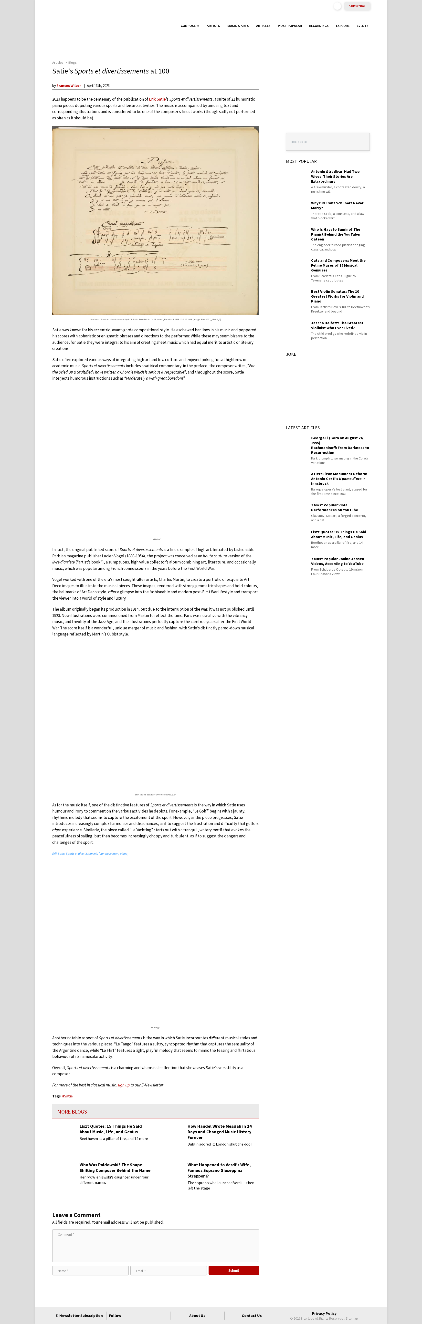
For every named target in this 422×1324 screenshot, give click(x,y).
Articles (263, 25)
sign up (123, 1085)
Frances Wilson (69, 85)
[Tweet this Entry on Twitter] (268, 109)
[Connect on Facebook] (128, 1315)
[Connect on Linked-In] (155, 1315)
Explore (342, 25)
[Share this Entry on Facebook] (268, 101)
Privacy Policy (324, 1313)
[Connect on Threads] (164, 1315)
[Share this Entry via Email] (268, 85)
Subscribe (357, 6)
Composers (190, 25)
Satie (68, 1096)
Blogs (72, 62)
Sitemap (352, 1318)
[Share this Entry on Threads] (268, 125)
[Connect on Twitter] (137, 1315)
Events (363, 25)
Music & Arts (238, 25)
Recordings (319, 25)
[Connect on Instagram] (146, 1315)
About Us (197, 1315)
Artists (213, 25)
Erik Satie (157, 99)
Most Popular (290, 25)
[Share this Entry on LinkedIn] (268, 117)
